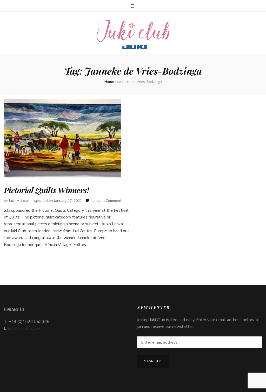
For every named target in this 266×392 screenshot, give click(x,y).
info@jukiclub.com (24, 328)
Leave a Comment (106, 200)
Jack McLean (19, 200)
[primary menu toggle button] (133, 6)
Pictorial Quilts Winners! (46, 190)
